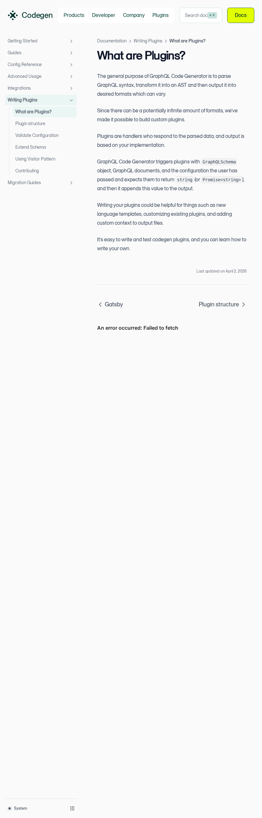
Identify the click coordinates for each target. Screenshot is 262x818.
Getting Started (22, 40)
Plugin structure (30, 123)
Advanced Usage (25, 76)
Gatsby (114, 304)
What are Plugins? (33, 111)
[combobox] (201, 15)
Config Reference (25, 64)
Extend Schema (30, 147)
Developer (103, 15)
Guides (14, 52)
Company (134, 15)
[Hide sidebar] (72, 808)
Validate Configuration (36, 135)
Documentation (112, 40)
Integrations (19, 88)
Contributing (27, 170)
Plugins (160, 15)
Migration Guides (24, 182)
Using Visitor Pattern (35, 158)
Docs (241, 15)
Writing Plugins (22, 99)
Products (74, 15)
